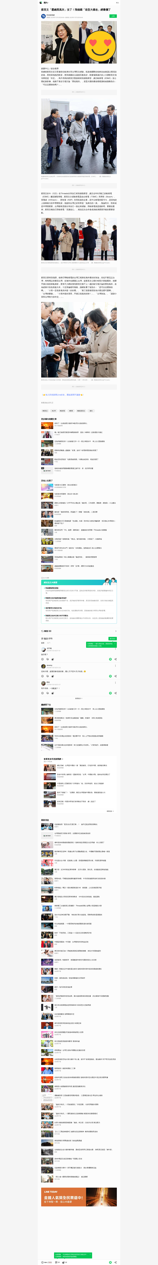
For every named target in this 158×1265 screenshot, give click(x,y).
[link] (47, 659)
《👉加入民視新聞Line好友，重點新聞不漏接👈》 (62, 395)
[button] (42, 659)
